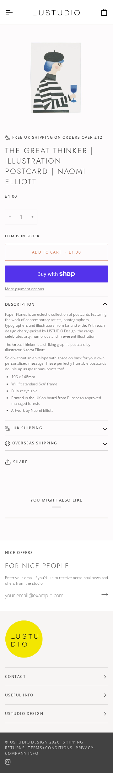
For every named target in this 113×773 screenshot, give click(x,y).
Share (20, 461)
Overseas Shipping (34, 443)
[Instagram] (8, 762)
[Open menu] (14, 12)
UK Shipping (27, 428)
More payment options (24, 288)
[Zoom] (56, 77)
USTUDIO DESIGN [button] (24, 713)
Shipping (73, 742)
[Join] (103, 595)
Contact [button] (15, 676)
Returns (15, 747)
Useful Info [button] (19, 695)
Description (20, 304)
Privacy (85, 747)
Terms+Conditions (50, 747)
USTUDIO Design (29, 742)
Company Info (21, 753)
